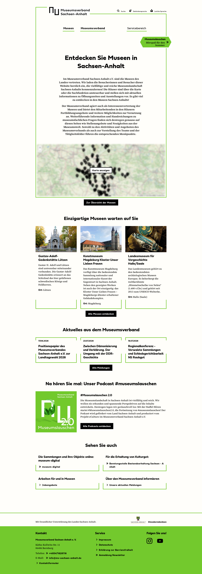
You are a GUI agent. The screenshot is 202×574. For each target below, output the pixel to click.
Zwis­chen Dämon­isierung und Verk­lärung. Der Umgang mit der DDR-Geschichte (100, 351)
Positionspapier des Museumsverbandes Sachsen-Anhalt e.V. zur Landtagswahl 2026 (54, 351)
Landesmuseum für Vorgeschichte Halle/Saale (141, 259)
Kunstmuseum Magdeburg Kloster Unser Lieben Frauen (100, 259)
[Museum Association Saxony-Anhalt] (69, 11)
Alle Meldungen (101, 367)
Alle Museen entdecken (101, 313)
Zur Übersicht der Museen (100, 202)
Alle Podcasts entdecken (97, 426)
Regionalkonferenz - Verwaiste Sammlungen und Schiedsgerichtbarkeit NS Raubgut (146, 351)
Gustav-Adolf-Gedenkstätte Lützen (52, 257)
